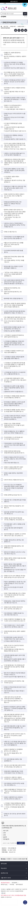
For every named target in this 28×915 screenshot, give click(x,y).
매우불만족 (6, 839)
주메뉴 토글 (24, 4)
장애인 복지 (13, 26)
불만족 (5, 837)
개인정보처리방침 (5, 882)
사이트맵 (12, 884)
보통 (4, 835)
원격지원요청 (19, 884)
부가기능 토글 (25, 30)
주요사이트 (4, 868)
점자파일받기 (19, 30)
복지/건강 (6, 26)
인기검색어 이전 (25, 16)
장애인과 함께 (21, 26)
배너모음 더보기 (26, 858)
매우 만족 (5, 831)
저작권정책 (14, 882)
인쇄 (22, 30)
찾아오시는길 (4, 884)
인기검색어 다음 (26, 16)
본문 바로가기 (14, 1)
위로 (25, 903)
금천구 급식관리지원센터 (18, 859)
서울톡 (4, 893)
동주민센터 (4, 863)
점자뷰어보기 (15, 30)
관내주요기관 (4, 873)
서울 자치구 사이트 (6, 878)
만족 (4, 833)
